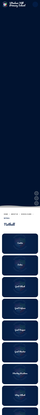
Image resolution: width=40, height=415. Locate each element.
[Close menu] (35, 4)
